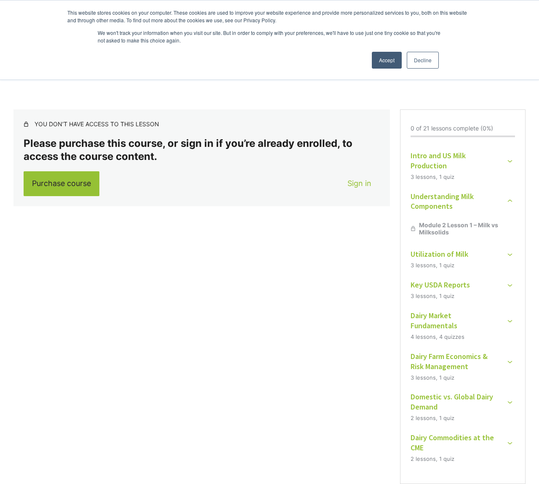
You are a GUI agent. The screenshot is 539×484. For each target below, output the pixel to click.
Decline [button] (423, 60)
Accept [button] (387, 60)
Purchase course (61, 183)
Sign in (359, 183)
